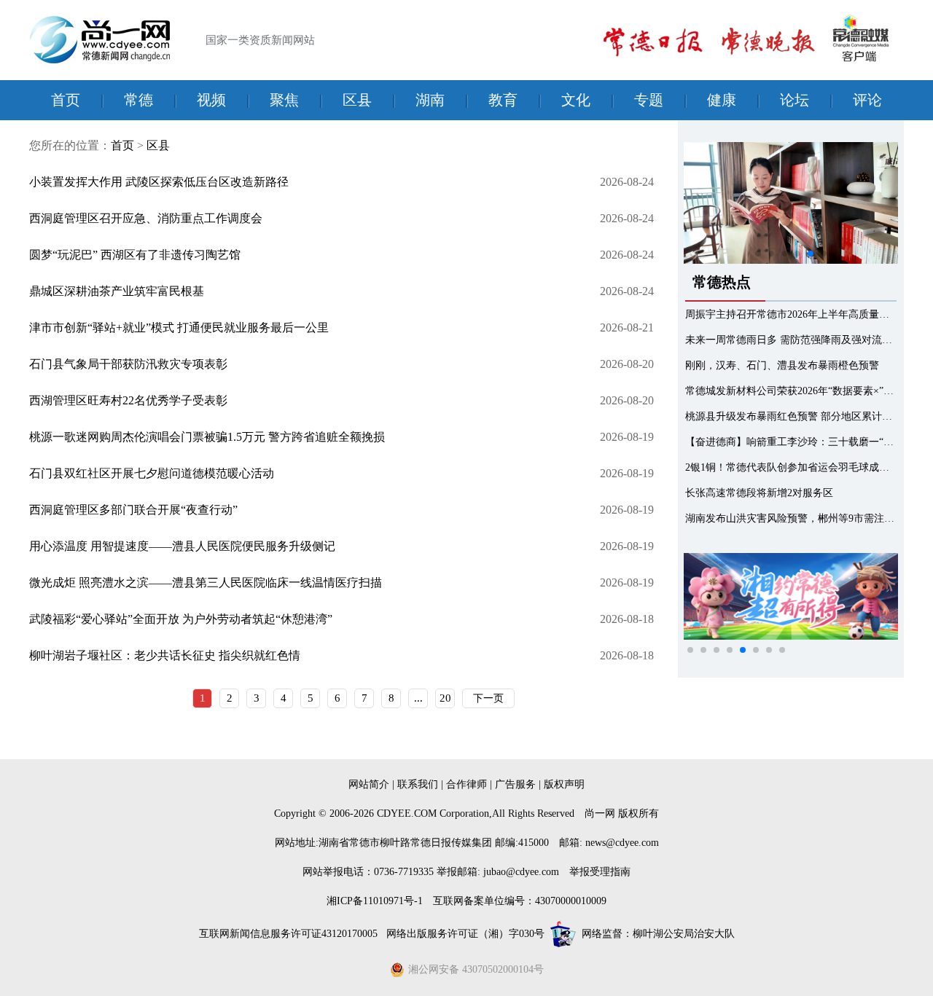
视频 (211, 100)
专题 (648, 100)
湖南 (430, 100)
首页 (65, 100)
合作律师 (466, 784)
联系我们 (417, 784)
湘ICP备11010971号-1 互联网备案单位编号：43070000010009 (466, 900)
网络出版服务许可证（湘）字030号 (465, 933)
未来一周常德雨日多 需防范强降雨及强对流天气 (793, 339)
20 (445, 698)
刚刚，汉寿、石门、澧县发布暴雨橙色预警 (782, 365)
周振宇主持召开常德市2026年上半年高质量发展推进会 (807, 314)
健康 (721, 100)
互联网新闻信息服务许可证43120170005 (289, 933)
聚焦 (284, 100)
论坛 (794, 100)
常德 (138, 100)
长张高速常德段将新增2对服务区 (759, 492)
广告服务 (515, 784)
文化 (575, 100)
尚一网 (600, 813)
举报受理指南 (600, 871)
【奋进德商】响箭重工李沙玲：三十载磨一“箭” (791, 441)
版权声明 (564, 784)
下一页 (488, 698)
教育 (503, 100)
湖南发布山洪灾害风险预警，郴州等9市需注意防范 (800, 518)
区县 (357, 100)
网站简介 (368, 784)
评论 (867, 100)
